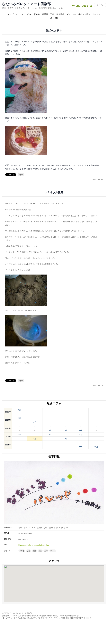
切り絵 (37, 14)
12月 (96, 446)
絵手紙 (45, 14)
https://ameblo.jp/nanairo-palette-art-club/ (33, 545)
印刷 (21, 175)
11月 (81, 430)
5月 (80, 434)
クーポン (96, 14)
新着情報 (60, 14)
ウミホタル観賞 (54, 192)
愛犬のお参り (54, 30)
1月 (19, 410)
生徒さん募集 (84, 14)
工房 (52, 14)
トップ (11, 14)
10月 (65, 430)
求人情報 (54, 18)
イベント (20, 14)
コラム (29, 14)
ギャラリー (71, 14)
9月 (50, 430)
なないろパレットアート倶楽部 (26, 4)
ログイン (100, 5)
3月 (50, 434)
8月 (34, 422)
